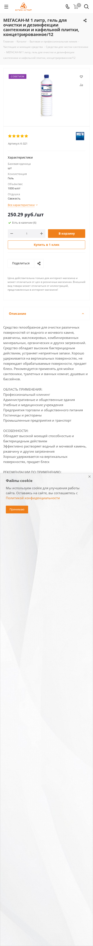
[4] (22, 136)
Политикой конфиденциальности (33, 498)
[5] (26, 136)
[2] (14, 136)
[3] (18, 136)
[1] (10, 136)
